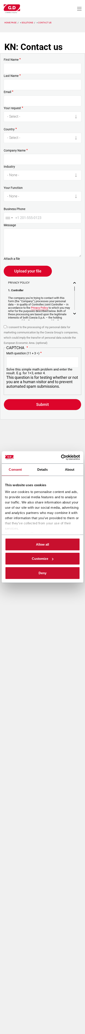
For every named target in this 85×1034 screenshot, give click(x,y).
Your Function (13, 188)
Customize (40, 558)
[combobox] (9, 218)
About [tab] (70, 469)
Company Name (15, 150)
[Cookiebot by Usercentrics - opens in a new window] (61, 457)
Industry (9, 166)
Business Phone (14, 209)
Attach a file (12, 258)
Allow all (42, 544)
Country (9, 129)
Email (7, 92)
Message (10, 225)
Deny (42, 573)
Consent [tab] (15, 469)
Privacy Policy (39, 307)
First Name (11, 59)
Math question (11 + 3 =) (22, 353)
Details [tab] (42, 469)
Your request (12, 108)
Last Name (11, 76)
